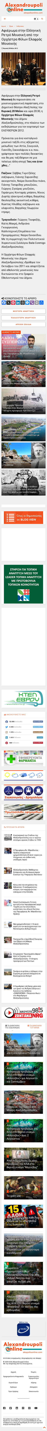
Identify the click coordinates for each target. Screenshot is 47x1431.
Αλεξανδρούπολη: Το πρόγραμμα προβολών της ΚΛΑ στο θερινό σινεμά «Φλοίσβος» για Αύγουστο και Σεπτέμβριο (22, 1075)
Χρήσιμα (13, 1387)
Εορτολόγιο (13, 1383)
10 (8, 1292)
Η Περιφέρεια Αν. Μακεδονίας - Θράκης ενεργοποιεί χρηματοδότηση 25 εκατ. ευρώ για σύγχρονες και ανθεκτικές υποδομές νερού (27, 855)
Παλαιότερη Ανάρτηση (23, 318)
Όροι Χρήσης (13, 1391)
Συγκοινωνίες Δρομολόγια (33, 1377)
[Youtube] (35, 1408)
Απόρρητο (33, 1387)
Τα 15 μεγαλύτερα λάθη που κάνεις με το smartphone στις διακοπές (23, 1221)
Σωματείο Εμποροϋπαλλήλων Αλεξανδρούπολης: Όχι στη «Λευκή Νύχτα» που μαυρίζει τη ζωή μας (23, 1275)
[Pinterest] (29, 1408)
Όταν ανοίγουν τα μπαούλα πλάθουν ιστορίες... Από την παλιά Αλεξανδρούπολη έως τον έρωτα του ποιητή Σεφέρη (23, 489)
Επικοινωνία (33, 1391)
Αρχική (3, 26)
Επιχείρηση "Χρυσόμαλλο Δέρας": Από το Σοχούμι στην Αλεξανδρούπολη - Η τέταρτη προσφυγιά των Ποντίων (22, 408)
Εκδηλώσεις (20, 26)
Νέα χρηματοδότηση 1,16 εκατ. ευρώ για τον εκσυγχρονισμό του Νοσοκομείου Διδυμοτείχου (27, 926)
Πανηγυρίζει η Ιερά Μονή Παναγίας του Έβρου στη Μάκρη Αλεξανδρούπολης (21, 382)
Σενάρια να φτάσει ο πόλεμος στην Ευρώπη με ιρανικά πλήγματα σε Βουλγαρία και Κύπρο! (27, 973)
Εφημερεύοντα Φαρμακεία (13, 1376)
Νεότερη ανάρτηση (23, 311)
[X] (10, 1408)
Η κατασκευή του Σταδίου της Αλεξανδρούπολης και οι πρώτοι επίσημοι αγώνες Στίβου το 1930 (27, 837)
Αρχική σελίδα (23, 324)
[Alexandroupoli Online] (23, 13)
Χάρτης (33, 1383)
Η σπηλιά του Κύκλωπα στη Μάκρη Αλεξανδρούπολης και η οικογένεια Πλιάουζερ (19, 462)
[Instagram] (23, 1408)
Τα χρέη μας (14, 1195)
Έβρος (11, 26)
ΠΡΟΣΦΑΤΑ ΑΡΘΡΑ (15, 827)
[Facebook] (4, 1408)
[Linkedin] (17, 1408)
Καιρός (33, 1372)
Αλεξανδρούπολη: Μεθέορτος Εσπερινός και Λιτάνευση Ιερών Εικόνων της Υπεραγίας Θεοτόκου (27, 872)
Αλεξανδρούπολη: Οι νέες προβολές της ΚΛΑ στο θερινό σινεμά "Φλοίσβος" (22, 1164)
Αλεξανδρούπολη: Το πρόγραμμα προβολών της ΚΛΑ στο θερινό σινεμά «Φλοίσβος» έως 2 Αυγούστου (22, 1132)
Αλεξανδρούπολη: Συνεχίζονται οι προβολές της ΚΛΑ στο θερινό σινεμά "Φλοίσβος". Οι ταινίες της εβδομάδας (23, 1303)
